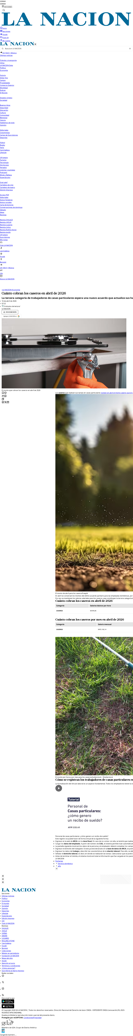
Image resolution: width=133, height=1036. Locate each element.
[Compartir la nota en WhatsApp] (5, 396)
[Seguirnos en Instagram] (3, 989)
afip (59, 866)
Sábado (3, 210)
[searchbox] (65, 48)
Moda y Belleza (6, 175)
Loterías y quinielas (7, 170)
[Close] (3, 876)
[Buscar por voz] (130, 49)
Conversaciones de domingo (11, 207)
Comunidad (4, 115)
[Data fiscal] (3, 1032)
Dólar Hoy (4, 78)
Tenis (2, 147)
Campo (3, 80)
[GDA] (8, 1025)
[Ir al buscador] (4, 10)
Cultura (3, 113)
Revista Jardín (5, 232)
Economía (15, 290)
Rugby (2, 145)
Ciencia (3, 120)
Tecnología (4, 162)
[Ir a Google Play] (8, 1003)
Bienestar (3, 118)
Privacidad (37, 1017)
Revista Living (5, 227)
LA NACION (6, 290)
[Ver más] (56, 868)
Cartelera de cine (6, 185)
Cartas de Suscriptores (9, 135)
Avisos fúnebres (6, 200)
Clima (2, 63)
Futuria (3, 75)
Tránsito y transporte (8, 60)
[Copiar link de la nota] (3, 399)
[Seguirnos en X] (3, 983)
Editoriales (4, 130)
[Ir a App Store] (8, 1008)
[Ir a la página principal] (66, 25)
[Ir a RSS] (3, 995)
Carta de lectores (6, 205)
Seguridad (4, 108)
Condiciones (28, 1017)
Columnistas (5, 133)
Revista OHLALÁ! (6, 220)
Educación (4, 110)
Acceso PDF (4, 195)
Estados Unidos (6, 98)
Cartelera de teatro (7, 187)
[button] (66, 161)
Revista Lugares (6, 225)
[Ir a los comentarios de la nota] (5, 393)
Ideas (2, 212)
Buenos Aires (5, 105)
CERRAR (3, 1)
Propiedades (5, 83)
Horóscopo (4, 165)
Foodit (4, 34)
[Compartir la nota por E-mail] (8, 402)
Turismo (3, 160)
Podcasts (3, 172)
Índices (3, 90)
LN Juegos (4, 157)
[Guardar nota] (3, 393)
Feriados (3, 167)
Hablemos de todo (7, 123)
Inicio (4, 28)
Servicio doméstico (65, 863)
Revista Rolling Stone (8, 230)
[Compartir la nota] (3, 396)
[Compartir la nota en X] (5, 402)
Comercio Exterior (7, 85)
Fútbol (2, 142)
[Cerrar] (35, 44)
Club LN (5, 38)
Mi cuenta (6, 41)
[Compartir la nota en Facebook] (3, 402)
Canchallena (5, 150)
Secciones (6, 31)
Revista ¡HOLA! (5, 222)
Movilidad (4, 88)
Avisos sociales (6, 202)
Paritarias (59, 861)
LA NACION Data (6, 65)
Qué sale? (4, 182)
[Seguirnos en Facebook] (3, 976)
